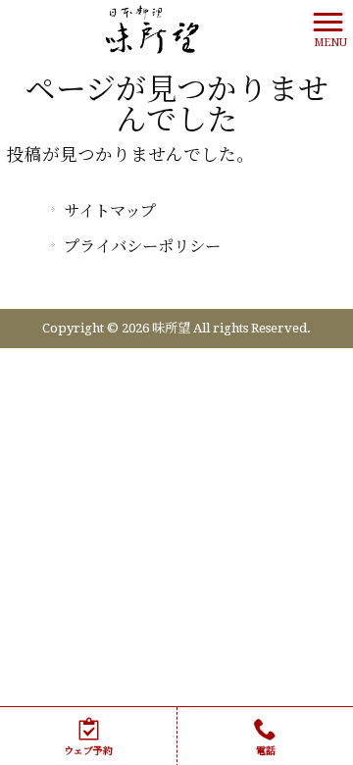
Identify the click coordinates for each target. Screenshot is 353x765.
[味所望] (152, 28)
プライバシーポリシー (142, 246)
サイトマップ (110, 211)
